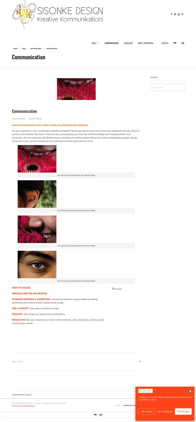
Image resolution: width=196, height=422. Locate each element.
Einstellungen (183, 411)
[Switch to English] (100, 415)
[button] (190, 390)
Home (15, 48)
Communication (129, 405)
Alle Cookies (146, 411)
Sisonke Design (35, 118)
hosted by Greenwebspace (23, 406)
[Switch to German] (175, 43)
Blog (24, 48)
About (118, 405)
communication (35, 48)
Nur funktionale (165, 411)
